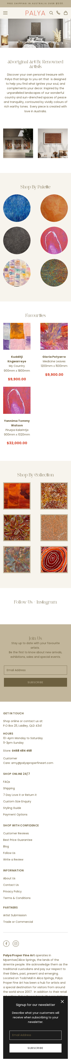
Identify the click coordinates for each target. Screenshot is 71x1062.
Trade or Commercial (18, 922)
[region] (35, 33)
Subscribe (36, 1048)
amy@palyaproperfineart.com (32, 763)
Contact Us (11, 885)
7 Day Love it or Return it (20, 795)
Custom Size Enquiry (17, 801)
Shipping (9, 788)
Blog (6, 846)
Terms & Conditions (17, 898)
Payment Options (15, 814)
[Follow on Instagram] (16, 944)
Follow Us (9, 853)
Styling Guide (12, 808)
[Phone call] (58, 13)
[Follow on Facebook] (6, 944)
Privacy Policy (12, 891)
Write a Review (13, 859)
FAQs (6, 782)
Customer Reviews (16, 833)
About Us (9, 878)
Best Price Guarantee (17, 840)
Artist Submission (15, 915)
